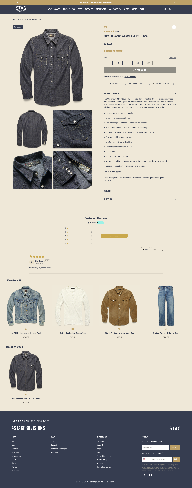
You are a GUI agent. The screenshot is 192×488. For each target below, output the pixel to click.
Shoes (14, 459)
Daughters (16, 470)
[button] (174, 2)
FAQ (52, 441)
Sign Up (175, 447)
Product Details (111, 93)
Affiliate (100, 463)
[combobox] (145, 459)
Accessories (16, 456)
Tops (13, 445)
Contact (54, 445)
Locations (100, 441)
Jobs (98, 452)
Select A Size (139, 70)
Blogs (99, 448)
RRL (105, 27)
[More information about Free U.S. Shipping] (149, 84)
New (13, 441)
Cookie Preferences (104, 467)
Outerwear (16, 452)
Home (13, 20)
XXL (148, 63)
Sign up (176, 459)
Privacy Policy (102, 459)
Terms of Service (169, 470)
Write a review (114, 236)
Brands (14, 467)
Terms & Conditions (104, 456)
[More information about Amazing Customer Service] (174, 84)
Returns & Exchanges (59, 448)
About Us (100, 445)
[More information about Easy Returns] (125, 84)
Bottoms (15, 448)
